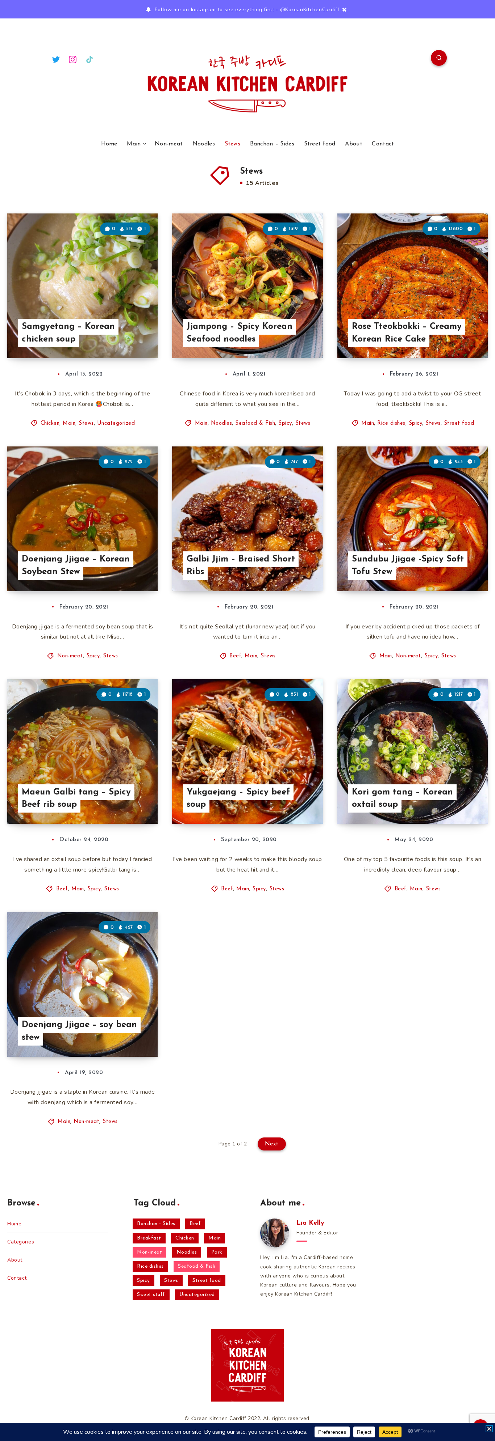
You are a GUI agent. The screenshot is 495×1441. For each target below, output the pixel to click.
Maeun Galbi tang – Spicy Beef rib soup (76, 798)
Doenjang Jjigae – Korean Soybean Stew (76, 565)
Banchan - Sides (156, 1223)
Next (272, 1144)
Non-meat (169, 144)
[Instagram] (73, 59)
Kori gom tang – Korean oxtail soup (402, 798)
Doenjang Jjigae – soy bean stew (79, 1031)
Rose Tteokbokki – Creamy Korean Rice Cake (407, 333)
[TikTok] (89, 59)
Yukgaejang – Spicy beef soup (238, 798)
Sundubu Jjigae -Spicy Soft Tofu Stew (408, 565)
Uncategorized (116, 423)
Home (109, 144)
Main (134, 144)
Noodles (203, 144)
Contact (383, 144)
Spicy (285, 423)
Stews (233, 144)
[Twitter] (56, 59)
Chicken (50, 423)
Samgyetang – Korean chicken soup (68, 333)
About (353, 144)
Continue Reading (124, 337)
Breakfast (149, 1238)
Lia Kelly (310, 1223)
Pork (216, 1252)
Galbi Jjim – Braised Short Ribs (241, 565)
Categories (20, 1241)
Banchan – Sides (272, 144)
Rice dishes (391, 423)
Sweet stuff (151, 1294)
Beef (235, 656)
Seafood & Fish (255, 423)
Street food (320, 144)
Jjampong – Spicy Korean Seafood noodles (239, 333)
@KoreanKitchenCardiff (310, 9)
